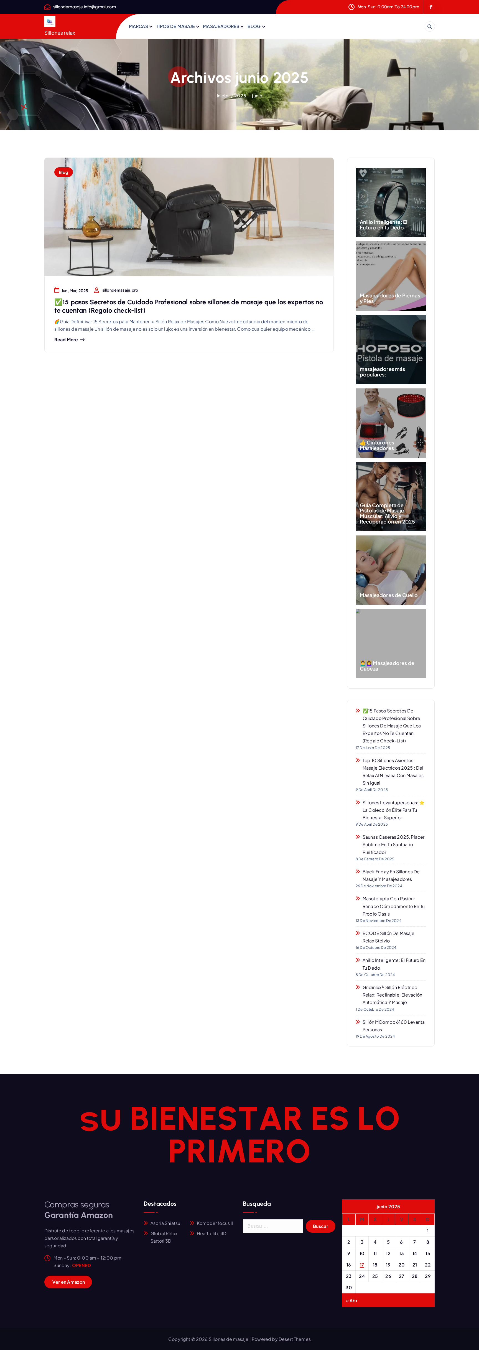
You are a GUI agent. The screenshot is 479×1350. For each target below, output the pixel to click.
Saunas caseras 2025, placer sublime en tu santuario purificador (393, 844)
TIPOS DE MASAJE (175, 26)
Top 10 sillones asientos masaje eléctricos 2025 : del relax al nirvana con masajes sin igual (393, 771)
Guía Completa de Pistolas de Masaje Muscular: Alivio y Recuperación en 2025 (387, 513)
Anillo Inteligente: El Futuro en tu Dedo (383, 225)
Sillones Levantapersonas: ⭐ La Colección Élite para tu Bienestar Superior (394, 810)
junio (257, 95)
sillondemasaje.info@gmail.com (84, 6)
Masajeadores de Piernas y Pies (390, 298)
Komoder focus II (215, 1223)
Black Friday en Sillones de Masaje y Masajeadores (391, 875)
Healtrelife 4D (211, 1233)
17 (362, 1265)
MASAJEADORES (221, 26)
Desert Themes (295, 1339)
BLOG (254, 26)
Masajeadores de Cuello (389, 595)
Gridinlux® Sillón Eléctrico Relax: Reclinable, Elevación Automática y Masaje (392, 994)
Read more (66, 339)
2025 (240, 95)
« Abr (352, 1300)
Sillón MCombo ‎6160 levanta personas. (394, 1025)
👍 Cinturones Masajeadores (377, 445)
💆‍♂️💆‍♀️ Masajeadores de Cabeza (387, 666)
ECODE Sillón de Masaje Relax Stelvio (389, 937)
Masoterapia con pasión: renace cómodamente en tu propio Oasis (394, 906)
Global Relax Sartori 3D (164, 1237)
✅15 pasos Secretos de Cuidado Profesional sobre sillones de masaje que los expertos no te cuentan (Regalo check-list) (392, 726)
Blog (63, 172)
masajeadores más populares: (382, 372)
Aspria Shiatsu (165, 1223)
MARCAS (138, 26)
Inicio (222, 95)
